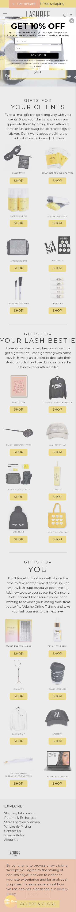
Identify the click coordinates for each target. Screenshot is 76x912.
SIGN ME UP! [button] (38, 55)
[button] (71, 20)
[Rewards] (10, 901)
